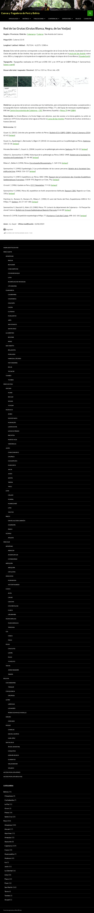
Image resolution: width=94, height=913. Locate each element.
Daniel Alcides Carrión (16, 520)
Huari (10, 392)
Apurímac (9, 546)
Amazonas (9, 256)
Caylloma (11, 572)
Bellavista (12, 350)
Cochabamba (11, 683)
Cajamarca (31, 34)
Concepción (12, 461)
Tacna (8, 666)
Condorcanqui (14, 273)
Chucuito (11, 648)
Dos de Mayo (12, 418)
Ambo (10, 414)
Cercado (11, 721)
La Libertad (10, 333)
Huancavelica (11, 619)
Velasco (11, 768)
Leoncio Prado (13, 431)
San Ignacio (12, 324)
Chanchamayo (13, 452)
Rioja (10, 367)
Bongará (11, 265)
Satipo (10, 478)
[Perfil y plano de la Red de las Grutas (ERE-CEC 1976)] (81, 81)
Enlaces (78, 18)
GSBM (73, 110)
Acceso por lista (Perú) (11, 772)
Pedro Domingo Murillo (17, 712)
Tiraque (11, 687)
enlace (12, 135)
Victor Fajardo (13, 584)
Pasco (8, 516)
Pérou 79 (63, 110)
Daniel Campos (13, 734)
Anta (10, 593)
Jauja (10, 469)
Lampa (10, 653)
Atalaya (11, 538)
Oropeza (11, 695)
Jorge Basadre (13, 670)
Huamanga (12, 580)
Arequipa (9, 563)
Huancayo (12, 465)
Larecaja (11, 704)
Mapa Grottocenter (10, 247)
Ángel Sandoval (14, 747)
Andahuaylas (13, 555)
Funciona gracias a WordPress (12, 910)
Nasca (10, 636)
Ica (7, 631)
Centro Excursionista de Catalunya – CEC (26, 110)
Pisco (10, 640)
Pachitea (11, 435)
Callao (10, 495)
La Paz (8, 700)
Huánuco (9, 410)
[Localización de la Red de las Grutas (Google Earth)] (10, 81)
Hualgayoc (12, 316)
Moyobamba (12, 363)
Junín (8, 448)
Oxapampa (11, 525)
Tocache (11, 371)
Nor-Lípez (11, 738)
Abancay (11, 550)
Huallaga (11, 354)
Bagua (10, 260)
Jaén (9, 320)
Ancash (8, 388)
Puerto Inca (12, 439)
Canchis (11, 602)
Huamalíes (12, 422)
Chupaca (11, 456)
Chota (10, 307)
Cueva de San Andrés (55, 119)
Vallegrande (13, 764)
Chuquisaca (10, 691)
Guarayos (11, 759)
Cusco (8, 589)
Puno (8, 644)
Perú (5, 821)
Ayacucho (9, 576)
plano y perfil (9, 64)
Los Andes (11, 708)
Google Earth (84, 56)
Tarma (10, 482)
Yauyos (11, 512)
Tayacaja (11, 627)
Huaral (11, 499)
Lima (7, 491)
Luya (9, 277)
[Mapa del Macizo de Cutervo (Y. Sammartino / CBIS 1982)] (39, 81)
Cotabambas (12, 559)
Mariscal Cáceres (14, 358)
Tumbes (8, 375)
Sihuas (10, 401)
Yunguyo (11, 661)
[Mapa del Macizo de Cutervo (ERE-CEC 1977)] (67, 81)
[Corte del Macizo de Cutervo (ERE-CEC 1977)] (53, 81)
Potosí (8, 725)
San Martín (10, 346)
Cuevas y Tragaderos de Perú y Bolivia (20, 13)
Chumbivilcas (13, 606)
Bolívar (11, 337)
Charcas (11, 729)
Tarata (10, 674)
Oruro (8, 717)
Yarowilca (12, 444)
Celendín (11, 303)
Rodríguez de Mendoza (16, 282)
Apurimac (8, 833)
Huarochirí (12, 503)
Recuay (10, 397)
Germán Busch (13, 755)
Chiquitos (12, 751)
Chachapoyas (13, 269)
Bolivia (5, 792)
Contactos (87, 18)
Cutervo (40, 34)
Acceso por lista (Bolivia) (12, 776)
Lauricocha (12, 427)
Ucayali (8, 533)
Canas (10, 597)
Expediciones (66, 18)
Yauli (10, 486)
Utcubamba (12, 286)
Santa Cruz (12, 329)
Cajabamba (12, 294)
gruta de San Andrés (77, 53)
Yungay (11, 405)
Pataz (10, 341)
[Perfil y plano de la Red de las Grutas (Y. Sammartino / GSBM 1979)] (10, 92)
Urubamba (12, 614)
